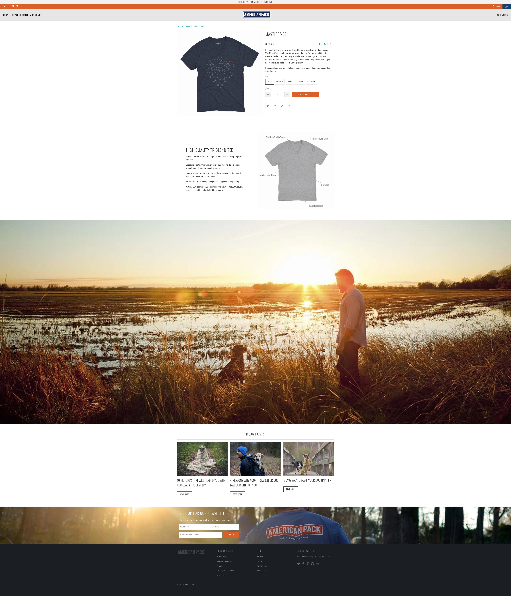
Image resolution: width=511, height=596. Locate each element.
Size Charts (221, 576)
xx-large (311, 82)
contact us (306, 557)
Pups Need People (20, 14)
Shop (5, 14)
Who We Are (35, 14)
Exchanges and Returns (226, 571)
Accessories (261, 571)
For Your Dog (262, 566)
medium (279, 82)
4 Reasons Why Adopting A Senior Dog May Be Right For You (254, 482)
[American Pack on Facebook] (8, 7)
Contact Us (502, 14)
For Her (259, 561)
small (269, 82)
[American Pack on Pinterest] (13, 7)
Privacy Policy (222, 557)
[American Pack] (256, 14)
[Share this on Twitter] (268, 106)
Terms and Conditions (225, 561)
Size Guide (324, 44)
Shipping (220, 566)
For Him (260, 557)
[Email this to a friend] (289, 106)
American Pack (188, 584)
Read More (184, 494)
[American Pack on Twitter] (4, 7)
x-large (299, 82)
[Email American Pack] (21, 7)
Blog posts (255, 434)
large (289, 82)
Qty (267, 89)
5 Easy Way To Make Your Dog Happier (307, 480)
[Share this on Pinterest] (282, 106)
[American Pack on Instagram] (17, 7)
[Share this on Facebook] (275, 106)
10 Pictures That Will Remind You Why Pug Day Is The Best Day (201, 482)
